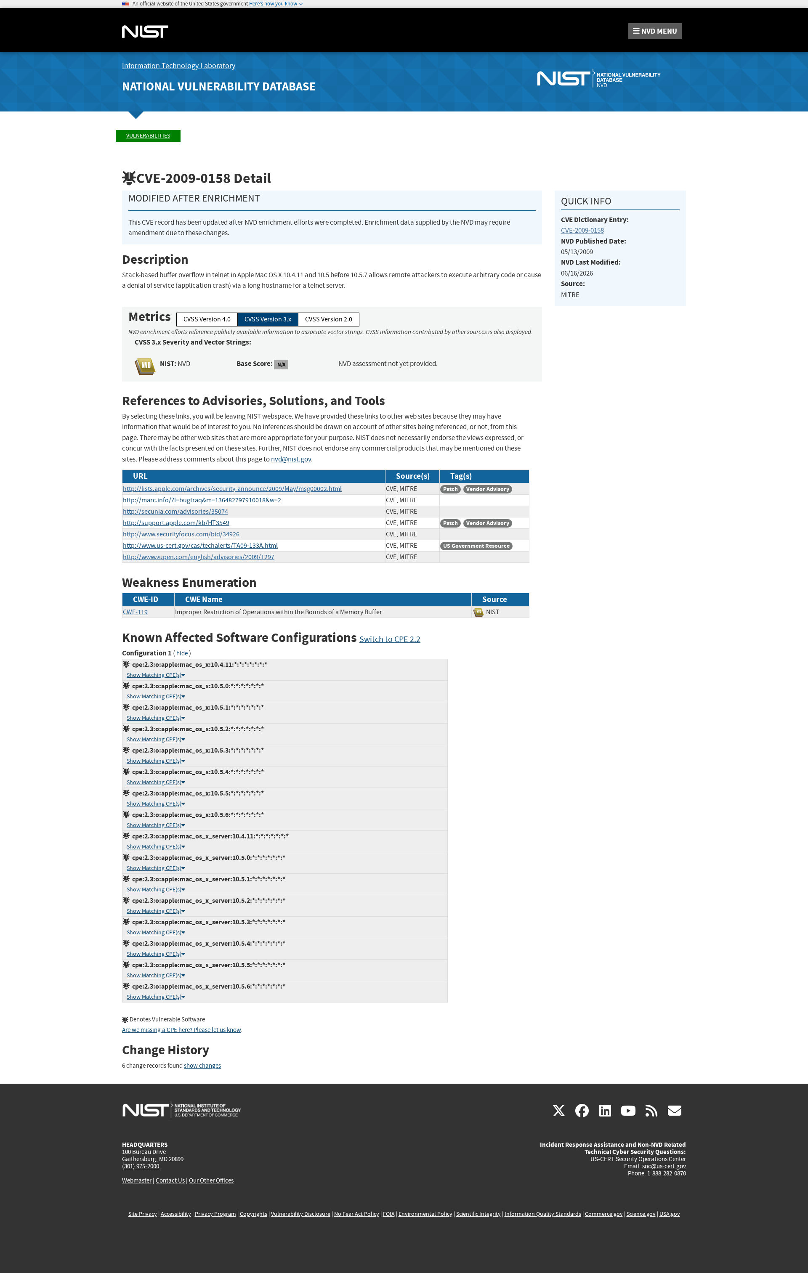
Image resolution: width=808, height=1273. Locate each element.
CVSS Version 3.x (268, 319)
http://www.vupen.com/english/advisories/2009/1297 (198, 557)
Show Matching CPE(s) (154, 675)
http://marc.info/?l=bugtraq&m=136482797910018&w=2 (202, 500)
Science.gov (641, 1214)
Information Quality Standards (543, 1214)
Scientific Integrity (478, 1214)
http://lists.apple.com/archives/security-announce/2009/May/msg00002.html (232, 489)
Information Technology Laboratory (178, 66)
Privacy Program (215, 1214)
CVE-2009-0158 (582, 230)
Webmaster (137, 1180)
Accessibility (176, 1214)
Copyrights (253, 1214)
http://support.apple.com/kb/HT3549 (176, 523)
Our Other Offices (211, 1180)
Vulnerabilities (148, 136)
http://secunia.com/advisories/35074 (175, 511)
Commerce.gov (604, 1214)
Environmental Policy (425, 1214)
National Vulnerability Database (219, 86)
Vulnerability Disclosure (300, 1214)
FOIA (389, 1214)
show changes (202, 1066)
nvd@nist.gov (291, 459)
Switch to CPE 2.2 (389, 639)
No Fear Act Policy (356, 1214)
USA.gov (669, 1214)
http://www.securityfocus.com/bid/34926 (181, 534)
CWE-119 (135, 612)
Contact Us (170, 1180)
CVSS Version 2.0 (328, 319)
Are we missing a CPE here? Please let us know (181, 1030)
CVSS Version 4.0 (207, 319)
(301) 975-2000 (140, 1166)
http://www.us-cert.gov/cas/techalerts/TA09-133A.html (200, 545)
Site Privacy (142, 1214)
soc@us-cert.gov (664, 1166)
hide (182, 654)
